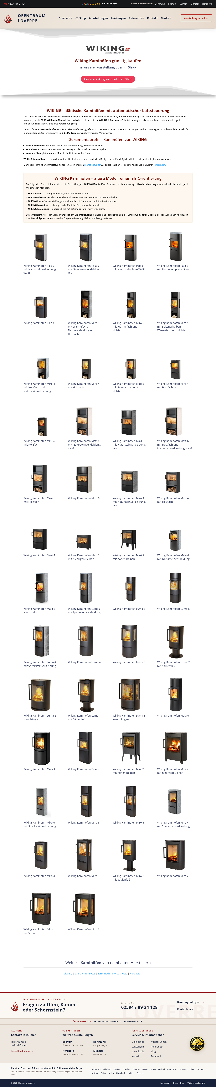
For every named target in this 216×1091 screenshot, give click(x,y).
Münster (195, 3)
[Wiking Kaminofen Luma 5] (174, 587)
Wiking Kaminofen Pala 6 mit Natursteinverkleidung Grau (84, 269)
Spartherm (81, 973)
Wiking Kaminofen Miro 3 (83, 876)
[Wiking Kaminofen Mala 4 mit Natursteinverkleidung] (174, 534)
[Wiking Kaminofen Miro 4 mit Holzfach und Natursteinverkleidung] (41, 362)
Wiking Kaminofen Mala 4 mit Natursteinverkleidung (173, 557)
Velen (111, 1073)
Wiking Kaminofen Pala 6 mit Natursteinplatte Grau (173, 267)
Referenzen (136, 18)
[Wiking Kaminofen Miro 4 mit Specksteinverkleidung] (174, 801)
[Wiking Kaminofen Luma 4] (85, 641)
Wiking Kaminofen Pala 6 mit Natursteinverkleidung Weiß (40, 269)
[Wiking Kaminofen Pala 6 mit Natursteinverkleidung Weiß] (41, 244)
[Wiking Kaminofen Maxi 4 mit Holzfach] (174, 477)
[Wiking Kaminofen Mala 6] (174, 694)
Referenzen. (159, 164)
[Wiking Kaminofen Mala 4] (41, 748)
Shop (82, 18)
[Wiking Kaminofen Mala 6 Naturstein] (41, 587)
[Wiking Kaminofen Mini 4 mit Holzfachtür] (174, 362)
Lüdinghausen (164, 1069)
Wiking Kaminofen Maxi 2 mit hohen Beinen (128, 557)
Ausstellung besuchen (196, 18)
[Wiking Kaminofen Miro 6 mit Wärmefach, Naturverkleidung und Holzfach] (85, 302)
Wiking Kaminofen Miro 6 (83, 822)
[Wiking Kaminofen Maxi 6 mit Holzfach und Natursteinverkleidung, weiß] (174, 420)
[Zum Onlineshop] (197, 1044)
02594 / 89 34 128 (15, 3)
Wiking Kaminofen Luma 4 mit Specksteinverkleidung (40, 663)
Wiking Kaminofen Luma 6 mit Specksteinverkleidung (84, 610)
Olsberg (48, 973)
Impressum (165, 1083)
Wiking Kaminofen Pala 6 (83, 769)
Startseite (65, 18)
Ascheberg (96, 1069)
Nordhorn (207, 3)
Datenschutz (178, 1083)
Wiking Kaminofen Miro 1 (83, 929)
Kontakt (152, 18)
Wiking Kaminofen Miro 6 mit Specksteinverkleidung (40, 824)
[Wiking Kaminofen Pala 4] (41, 302)
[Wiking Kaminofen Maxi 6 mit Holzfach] (41, 477)
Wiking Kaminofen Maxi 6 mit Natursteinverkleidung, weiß (84, 444)
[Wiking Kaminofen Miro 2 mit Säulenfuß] (130, 855)
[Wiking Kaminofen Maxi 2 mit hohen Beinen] (130, 534)
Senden (200, 1069)
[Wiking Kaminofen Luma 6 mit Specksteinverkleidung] (85, 587)
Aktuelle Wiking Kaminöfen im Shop (108, 79)
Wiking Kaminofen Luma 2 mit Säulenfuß (173, 663)
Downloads (138, 1051)
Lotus (92, 973)
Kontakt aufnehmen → (22, 1051)
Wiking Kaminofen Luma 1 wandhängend (129, 717)
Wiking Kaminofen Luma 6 (129, 608)
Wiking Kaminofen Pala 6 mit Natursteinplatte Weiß (129, 267)
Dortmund (160, 3)
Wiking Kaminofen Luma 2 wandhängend (40, 717)
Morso (115, 973)
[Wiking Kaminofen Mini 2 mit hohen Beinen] (130, 748)
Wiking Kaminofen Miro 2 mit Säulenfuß (128, 877)
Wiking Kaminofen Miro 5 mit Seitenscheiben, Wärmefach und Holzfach (173, 326)
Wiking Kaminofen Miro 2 (173, 876)
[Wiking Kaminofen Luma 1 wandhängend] (130, 694)
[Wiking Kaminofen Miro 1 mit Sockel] (41, 908)
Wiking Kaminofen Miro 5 (128, 822)
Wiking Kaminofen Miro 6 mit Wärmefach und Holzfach (128, 326)
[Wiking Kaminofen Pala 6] (85, 748)
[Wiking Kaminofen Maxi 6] (85, 477)
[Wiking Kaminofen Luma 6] (130, 587)
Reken (103, 1073)
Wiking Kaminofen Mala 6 (173, 715)
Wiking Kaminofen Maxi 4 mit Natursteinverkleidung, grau (129, 501)
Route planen (191, 1009)
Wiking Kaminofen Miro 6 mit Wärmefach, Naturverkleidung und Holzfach (83, 328)
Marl (175, 1069)
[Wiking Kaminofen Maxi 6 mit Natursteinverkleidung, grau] (130, 420)
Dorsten (136, 1069)
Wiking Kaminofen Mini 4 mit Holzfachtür (172, 385)
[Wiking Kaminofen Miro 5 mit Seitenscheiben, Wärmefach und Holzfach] (174, 302)
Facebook (156, 1056)
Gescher (140, 1073)
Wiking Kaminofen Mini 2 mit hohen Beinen (128, 770)
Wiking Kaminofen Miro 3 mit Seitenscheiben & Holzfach (128, 387)
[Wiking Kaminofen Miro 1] (85, 908)
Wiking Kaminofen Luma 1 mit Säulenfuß (84, 717)
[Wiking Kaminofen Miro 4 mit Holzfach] (85, 362)
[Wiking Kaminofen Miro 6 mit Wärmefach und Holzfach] (130, 302)
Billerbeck (107, 1069)
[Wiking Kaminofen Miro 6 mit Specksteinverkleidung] (41, 801)
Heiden (131, 1073)
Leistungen (118, 18)
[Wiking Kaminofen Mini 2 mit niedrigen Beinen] (174, 748)
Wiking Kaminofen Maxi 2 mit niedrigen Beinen (83, 557)
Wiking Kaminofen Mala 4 (39, 769)
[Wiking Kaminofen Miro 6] (85, 801)
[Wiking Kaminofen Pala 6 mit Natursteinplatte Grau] (174, 244)
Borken (117, 1069)
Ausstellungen (98, 18)
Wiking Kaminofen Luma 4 (84, 662)
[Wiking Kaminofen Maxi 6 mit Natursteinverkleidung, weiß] (85, 420)
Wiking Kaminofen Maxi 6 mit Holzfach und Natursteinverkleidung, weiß (174, 444)
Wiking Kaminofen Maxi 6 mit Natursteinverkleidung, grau (129, 444)
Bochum (172, 3)
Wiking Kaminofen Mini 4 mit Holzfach (39, 442)
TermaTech (104, 973)
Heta (124, 973)
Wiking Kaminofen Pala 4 (39, 323)
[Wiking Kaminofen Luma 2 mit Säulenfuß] (174, 641)
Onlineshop (138, 1041)
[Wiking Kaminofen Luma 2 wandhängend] (41, 694)
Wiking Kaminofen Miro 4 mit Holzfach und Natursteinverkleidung (39, 387)
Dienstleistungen (92, 164)
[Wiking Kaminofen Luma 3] (130, 641)
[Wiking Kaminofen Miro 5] (130, 801)
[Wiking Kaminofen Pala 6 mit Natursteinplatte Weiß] (130, 244)
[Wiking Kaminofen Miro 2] (174, 855)
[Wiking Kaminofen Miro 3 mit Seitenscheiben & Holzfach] (130, 362)
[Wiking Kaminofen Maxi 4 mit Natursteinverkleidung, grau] (130, 477)
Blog (153, 1051)
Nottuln (95, 1073)
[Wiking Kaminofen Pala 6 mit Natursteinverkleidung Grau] (85, 244)
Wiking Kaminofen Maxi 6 (83, 498)
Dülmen (183, 3)
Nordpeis (135, 973)
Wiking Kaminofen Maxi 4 (39, 555)
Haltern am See (149, 1069)
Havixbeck (120, 1073)
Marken (166, 18)
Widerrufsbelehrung (196, 1083)
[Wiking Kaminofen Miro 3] (85, 855)
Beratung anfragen (191, 1002)
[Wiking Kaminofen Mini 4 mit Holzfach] (41, 420)
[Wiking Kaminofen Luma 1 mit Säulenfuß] (85, 694)
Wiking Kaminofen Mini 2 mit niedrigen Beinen (172, 770)
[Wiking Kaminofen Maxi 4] (41, 534)
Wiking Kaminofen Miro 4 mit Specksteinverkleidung (173, 824)
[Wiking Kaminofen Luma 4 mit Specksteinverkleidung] (41, 641)
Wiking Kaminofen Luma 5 (173, 608)
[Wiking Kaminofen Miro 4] (41, 855)
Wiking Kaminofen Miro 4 (39, 876)
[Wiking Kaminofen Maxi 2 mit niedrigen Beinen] (85, 534)
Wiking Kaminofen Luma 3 (129, 662)
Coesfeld (126, 1069)
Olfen (192, 1069)
